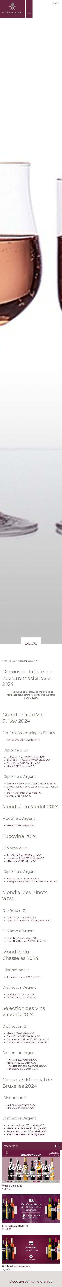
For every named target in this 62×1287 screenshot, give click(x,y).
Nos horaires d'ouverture (16, 1266)
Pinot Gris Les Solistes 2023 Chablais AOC (28, 760)
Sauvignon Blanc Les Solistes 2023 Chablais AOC (32, 783)
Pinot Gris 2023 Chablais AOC (22, 938)
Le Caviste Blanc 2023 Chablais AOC (26, 757)
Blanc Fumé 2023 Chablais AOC (23, 740)
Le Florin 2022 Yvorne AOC (21, 994)
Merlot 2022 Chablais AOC (20, 766)
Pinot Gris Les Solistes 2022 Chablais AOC (28, 920)
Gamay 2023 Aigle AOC (19, 795)
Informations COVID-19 (15, 1226)
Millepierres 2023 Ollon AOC (21, 861)
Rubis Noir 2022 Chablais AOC (22, 1069)
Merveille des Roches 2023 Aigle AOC (26, 1128)
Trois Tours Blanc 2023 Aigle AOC (24, 855)
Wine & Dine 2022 (12, 1185)
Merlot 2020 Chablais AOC (20, 825)
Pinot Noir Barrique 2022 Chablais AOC (27, 941)
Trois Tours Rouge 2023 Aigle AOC (25, 792)
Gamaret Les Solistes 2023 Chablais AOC (28, 1039)
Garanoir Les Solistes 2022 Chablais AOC (28, 1042)
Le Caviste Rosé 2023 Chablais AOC (25, 858)
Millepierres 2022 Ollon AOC (21, 1063)
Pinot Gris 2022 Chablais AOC (22, 917)
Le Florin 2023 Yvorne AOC (21, 1105)
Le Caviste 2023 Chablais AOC (22, 997)
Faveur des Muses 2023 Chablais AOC (26, 1131)
